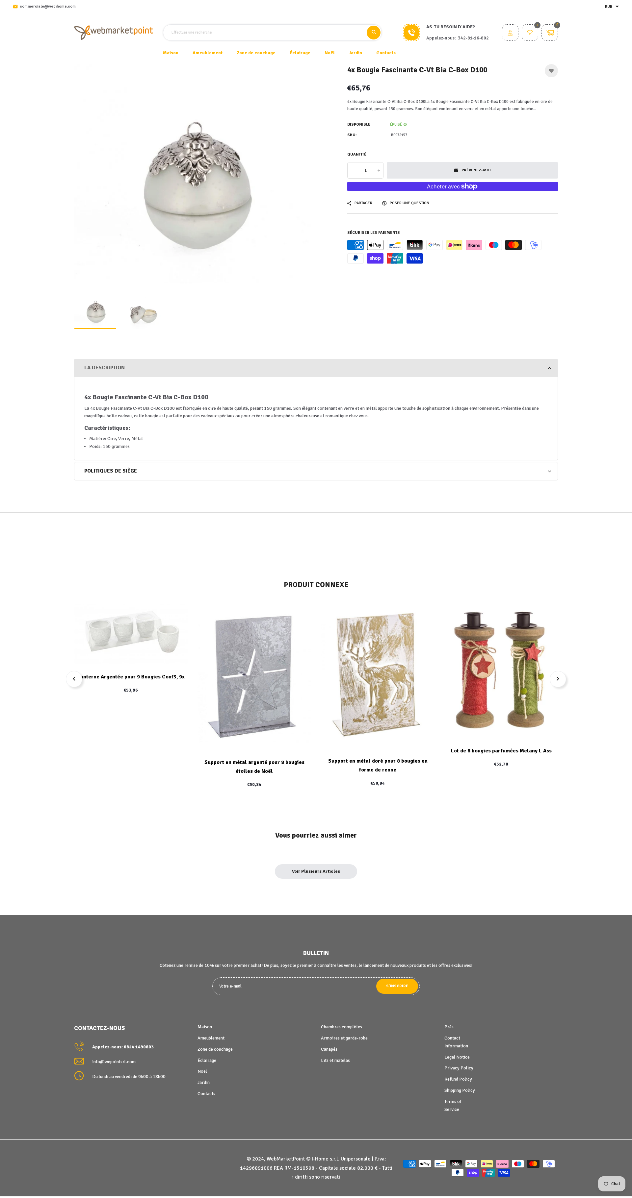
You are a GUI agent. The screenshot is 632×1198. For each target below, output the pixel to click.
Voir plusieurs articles (316, 871)
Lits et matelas (335, 1060)
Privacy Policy (458, 1068)
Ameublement (211, 1038)
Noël (202, 1071)
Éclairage (207, 1060)
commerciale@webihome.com (48, 6)
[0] (530, 33)
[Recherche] (374, 32)
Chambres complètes (341, 1027)
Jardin (204, 1082)
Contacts (386, 53)
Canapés (329, 1049)
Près (449, 1027)
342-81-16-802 (473, 38)
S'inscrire (397, 986)
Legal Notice (457, 1057)
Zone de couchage (215, 1049)
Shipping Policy (459, 1090)
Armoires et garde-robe (344, 1038)
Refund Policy (458, 1079)
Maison (170, 53)
